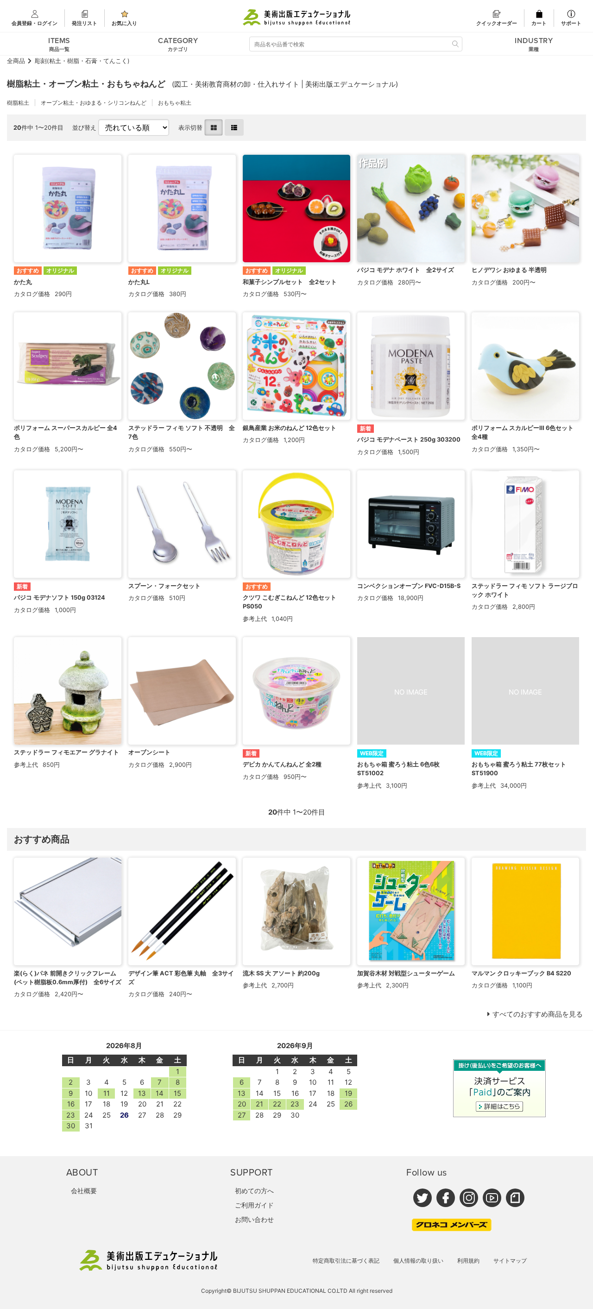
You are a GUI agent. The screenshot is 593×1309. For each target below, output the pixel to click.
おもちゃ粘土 (174, 102)
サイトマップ (510, 1260)
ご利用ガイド (254, 1205)
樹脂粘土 (18, 102)
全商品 (16, 60)
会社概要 (84, 1191)
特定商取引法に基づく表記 (346, 1260)
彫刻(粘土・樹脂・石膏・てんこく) (82, 60)
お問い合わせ (254, 1219)
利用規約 (468, 1260)
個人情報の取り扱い (418, 1260)
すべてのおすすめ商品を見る (537, 1014)
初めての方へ (254, 1191)
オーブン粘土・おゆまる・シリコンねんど (93, 102)
